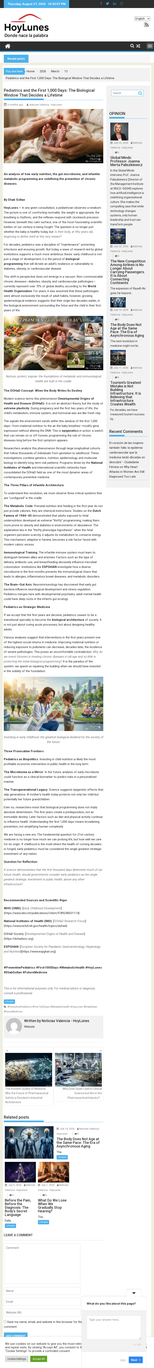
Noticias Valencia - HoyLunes (45, 104)
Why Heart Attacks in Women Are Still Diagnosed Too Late (126, 471)
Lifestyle (9, 1001)
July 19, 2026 (67, 1128)
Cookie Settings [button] (16, 1358)
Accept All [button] (39, 1358)
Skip (123, 1359)
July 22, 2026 (120, 142)
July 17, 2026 (120, 367)
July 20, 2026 (120, 246)
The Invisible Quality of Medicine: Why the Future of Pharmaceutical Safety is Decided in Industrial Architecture (26, 1095)
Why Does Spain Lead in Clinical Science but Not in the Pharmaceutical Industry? (82, 1093)
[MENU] (150, 46)
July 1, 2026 (48, 1185)
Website (29, 1026)
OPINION (117, 113)
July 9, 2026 (14, 1185)
